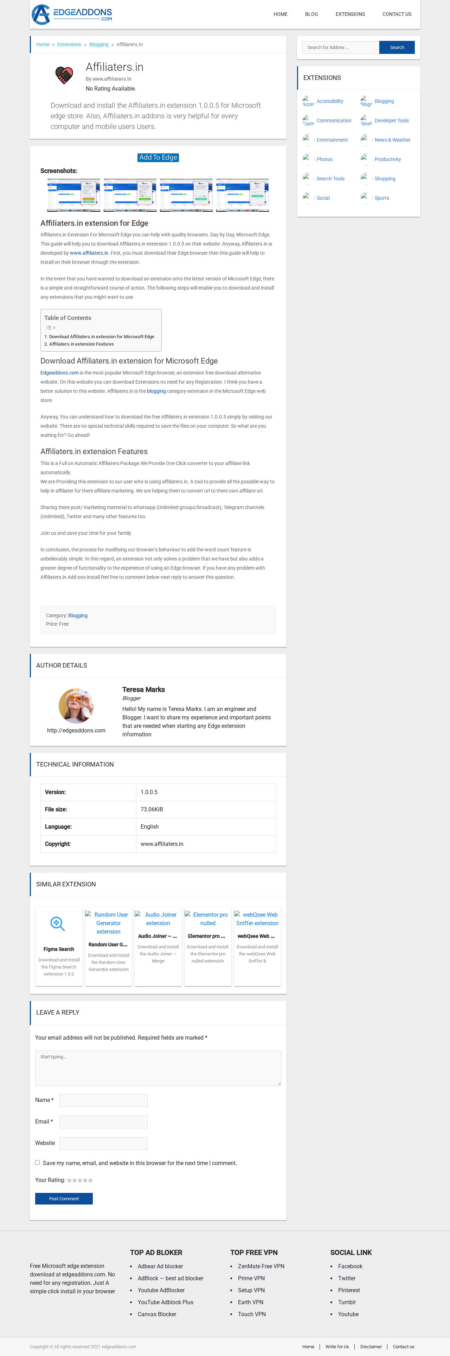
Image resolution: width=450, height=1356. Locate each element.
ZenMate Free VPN (261, 1266)
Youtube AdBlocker (161, 1290)
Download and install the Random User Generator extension (108, 962)
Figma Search (59, 949)
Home (281, 14)
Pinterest (349, 1290)
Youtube (348, 1314)
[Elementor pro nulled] (208, 917)
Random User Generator (115, 944)
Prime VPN (251, 1278)
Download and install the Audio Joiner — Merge (158, 954)
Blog (311, 14)
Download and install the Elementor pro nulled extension (208, 954)
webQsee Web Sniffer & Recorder (274, 936)
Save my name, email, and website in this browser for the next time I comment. (140, 1163)
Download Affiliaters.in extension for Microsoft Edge (101, 336)
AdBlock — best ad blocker (170, 1278)
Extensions (350, 14)
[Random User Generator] (108, 921)
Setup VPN (251, 1290)
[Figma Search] (59, 923)
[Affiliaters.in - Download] (158, 157)
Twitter (346, 1278)
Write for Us (337, 1346)
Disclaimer (371, 1346)
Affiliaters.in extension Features (81, 344)
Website (45, 1143)
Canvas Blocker (157, 1314)
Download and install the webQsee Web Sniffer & (257, 954)
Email (44, 1121)
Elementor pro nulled (211, 936)
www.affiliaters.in (89, 253)
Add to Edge (59, 981)
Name (44, 1100)
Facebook (350, 1266)
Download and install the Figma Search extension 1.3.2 (59, 967)
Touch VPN (252, 1314)
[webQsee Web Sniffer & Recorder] (257, 917)
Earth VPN (250, 1302)
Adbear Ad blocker (160, 1266)
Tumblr (347, 1302)
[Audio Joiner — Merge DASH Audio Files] (158, 917)
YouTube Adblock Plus (165, 1302)
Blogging (99, 44)
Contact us (396, 14)
